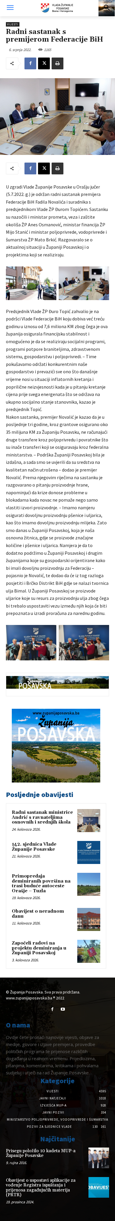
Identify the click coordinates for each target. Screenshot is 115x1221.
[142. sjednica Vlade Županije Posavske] (88, 852)
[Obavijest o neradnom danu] (88, 919)
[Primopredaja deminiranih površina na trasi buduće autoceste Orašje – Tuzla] (88, 884)
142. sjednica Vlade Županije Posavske (34, 847)
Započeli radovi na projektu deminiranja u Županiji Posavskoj (39, 948)
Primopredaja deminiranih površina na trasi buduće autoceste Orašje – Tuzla (41, 883)
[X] (44, 63)
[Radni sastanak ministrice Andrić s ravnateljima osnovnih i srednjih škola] (88, 820)
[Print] (57, 63)
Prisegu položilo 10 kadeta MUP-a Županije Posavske (40, 1153)
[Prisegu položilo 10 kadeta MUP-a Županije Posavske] (98, 1158)
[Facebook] (30, 63)
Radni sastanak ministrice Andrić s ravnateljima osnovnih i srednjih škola (42, 817)
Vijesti (12, 24)
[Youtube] (62, 1009)
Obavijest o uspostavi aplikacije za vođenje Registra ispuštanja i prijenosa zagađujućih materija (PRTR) (40, 1188)
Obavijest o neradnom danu (38, 914)
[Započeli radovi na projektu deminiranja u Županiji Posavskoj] (88, 951)
